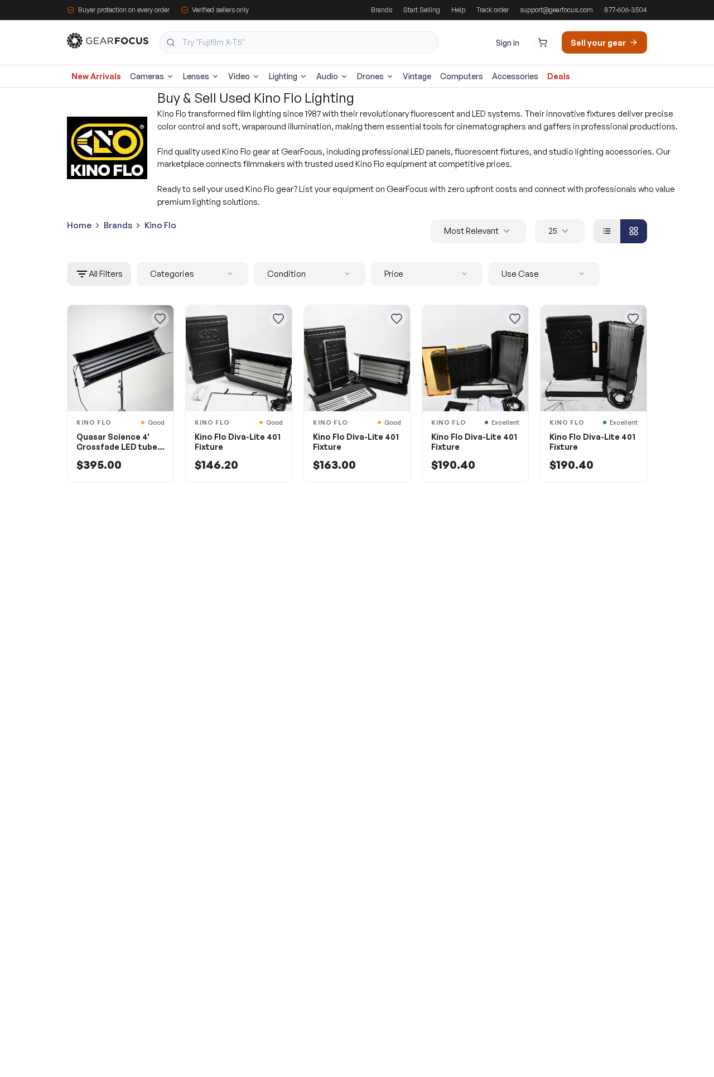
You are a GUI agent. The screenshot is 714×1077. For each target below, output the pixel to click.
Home (79, 225)
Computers (461, 76)
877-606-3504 (625, 10)
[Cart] (543, 42)
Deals (558, 76)
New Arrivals (96, 76)
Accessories (515, 76)
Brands (381, 10)
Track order (492, 10)
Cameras (147, 76)
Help (458, 10)
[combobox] (299, 42)
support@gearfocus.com (556, 10)
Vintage (417, 76)
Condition (286, 273)
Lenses (196, 76)
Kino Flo (160, 225)
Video (239, 76)
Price (393, 273)
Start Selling (421, 10)
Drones (370, 76)
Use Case (520, 273)
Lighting (283, 76)
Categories (172, 273)
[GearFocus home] (107, 42)
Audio (327, 76)
